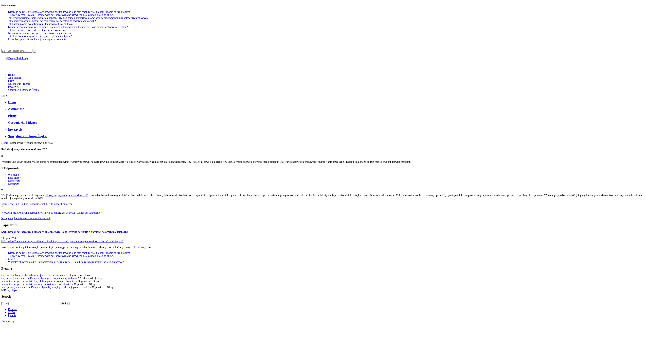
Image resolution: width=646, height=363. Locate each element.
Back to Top (7, 321)
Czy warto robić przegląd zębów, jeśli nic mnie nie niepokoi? (33, 275)
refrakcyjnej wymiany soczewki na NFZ (66, 195)
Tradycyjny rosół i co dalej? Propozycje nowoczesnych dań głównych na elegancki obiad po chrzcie (61, 14)
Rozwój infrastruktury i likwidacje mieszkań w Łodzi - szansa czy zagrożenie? (60, 212)
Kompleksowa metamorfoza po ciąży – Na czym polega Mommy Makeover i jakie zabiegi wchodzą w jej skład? (68, 27)
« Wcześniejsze (9, 212)
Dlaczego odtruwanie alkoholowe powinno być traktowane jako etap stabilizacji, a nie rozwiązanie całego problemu (69, 11)
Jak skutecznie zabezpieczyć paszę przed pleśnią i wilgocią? (40, 36)
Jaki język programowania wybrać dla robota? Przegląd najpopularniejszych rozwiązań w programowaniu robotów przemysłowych (78, 17)
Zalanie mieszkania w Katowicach (32, 218)
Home (11, 74)
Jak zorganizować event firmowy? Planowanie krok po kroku (40, 24)
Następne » (7, 218)
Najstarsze (13, 183)
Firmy (11, 80)
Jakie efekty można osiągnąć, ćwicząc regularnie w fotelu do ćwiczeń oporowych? (52, 20)
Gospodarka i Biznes (19, 83)
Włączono (13, 174)
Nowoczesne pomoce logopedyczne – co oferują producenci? (40, 33)
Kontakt (12, 309)
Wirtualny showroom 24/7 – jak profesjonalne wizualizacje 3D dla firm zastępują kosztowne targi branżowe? (66, 261)
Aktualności (14, 77)
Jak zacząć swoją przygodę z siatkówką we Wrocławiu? (37, 30)
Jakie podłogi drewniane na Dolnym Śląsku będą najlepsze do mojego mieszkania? (45, 287)
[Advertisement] (40, 65)
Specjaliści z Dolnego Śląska (23, 89)
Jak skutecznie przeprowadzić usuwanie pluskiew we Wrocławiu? (36, 284)
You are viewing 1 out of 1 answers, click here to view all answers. (36, 204)
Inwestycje (14, 86)
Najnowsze (14, 180)
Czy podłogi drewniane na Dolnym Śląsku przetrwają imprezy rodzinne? (40, 278)
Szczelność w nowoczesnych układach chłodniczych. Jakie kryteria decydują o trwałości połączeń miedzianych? (64, 231)
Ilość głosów (15, 177)
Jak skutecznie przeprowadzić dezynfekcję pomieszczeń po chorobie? (38, 281)
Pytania (12, 315)
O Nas (11, 312)
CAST (11, 258)
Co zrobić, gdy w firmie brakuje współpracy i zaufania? (37, 39)
